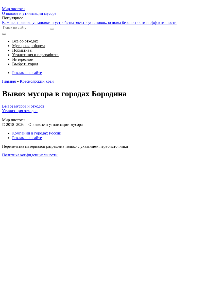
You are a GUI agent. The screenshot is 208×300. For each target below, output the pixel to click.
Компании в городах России (36, 133)
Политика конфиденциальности (30, 155)
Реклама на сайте (27, 72)
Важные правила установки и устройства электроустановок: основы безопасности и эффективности (89, 22)
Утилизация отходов (20, 111)
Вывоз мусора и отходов (23, 106)
